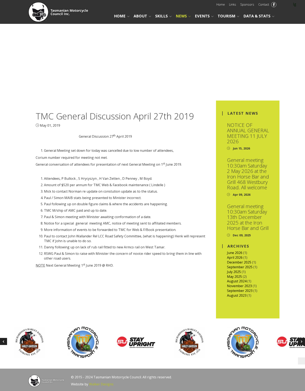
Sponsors (247, 4)
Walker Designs (101, 384)
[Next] (3, 341)
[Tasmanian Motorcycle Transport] (86, 342)
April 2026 (235, 257)
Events (202, 15)
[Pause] (301, 360)
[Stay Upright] (139, 342)
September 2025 (240, 267)
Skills (161, 15)
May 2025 (234, 276)
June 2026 (234, 252)
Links (232, 4)
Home (220, 4)
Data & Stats (256, 15)
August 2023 (236, 295)
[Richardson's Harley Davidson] (32, 342)
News (181, 15)
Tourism (226, 15)
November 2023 (239, 286)
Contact (263, 4)
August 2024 (236, 281)
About (140, 15)
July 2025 (234, 272)
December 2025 (239, 262)
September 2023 (240, 290)
